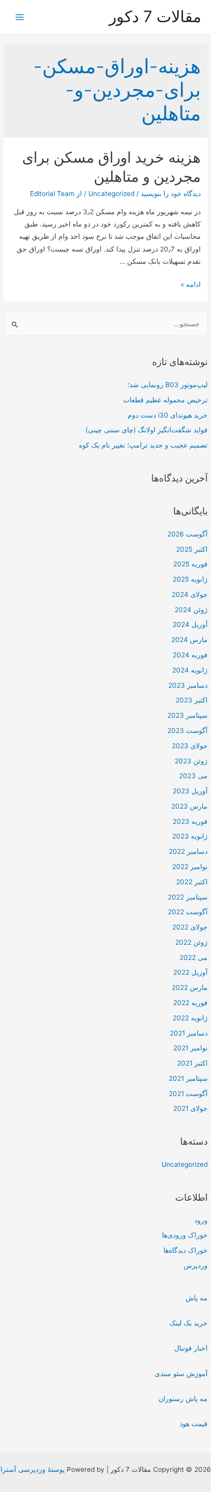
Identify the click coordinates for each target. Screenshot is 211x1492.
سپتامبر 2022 (188, 897)
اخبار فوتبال (191, 1348)
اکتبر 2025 (192, 549)
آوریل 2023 (190, 791)
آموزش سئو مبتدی (181, 1374)
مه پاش (196, 1298)
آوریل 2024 (190, 624)
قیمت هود (194, 1424)
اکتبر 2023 (192, 700)
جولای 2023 (190, 746)
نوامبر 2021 (190, 1048)
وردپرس (196, 1265)
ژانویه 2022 (190, 1018)
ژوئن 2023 (191, 761)
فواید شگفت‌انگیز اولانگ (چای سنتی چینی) (146, 430)
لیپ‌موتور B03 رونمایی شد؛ (168, 385)
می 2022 (194, 957)
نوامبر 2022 (190, 867)
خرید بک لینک (188, 1323)
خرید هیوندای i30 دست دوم (168, 415)
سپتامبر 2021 (188, 1078)
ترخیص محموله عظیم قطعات (165, 400)
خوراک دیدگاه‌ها (185, 1250)
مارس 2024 (189, 640)
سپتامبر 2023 (187, 715)
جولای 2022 (190, 927)
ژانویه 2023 (190, 836)
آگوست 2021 (188, 1094)
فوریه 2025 (190, 564)
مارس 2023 (189, 806)
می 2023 (193, 776)
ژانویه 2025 (190, 579)
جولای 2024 (190, 594)
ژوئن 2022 (191, 942)
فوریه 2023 (190, 821)
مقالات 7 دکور (155, 16)
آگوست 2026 (187, 534)
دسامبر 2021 (189, 1033)
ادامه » (191, 284)
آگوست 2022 (188, 912)
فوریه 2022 (190, 1003)
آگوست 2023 (187, 730)
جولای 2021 (190, 1108)
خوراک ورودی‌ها (185, 1235)
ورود (201, 1220)
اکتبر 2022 (192, 882)
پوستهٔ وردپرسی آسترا (32, 1469)
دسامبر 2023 (188, 685)
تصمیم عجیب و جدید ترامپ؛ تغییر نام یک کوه (143, 445)
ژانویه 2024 (190, 670)
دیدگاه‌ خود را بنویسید (171, 193)
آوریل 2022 (190, 972)
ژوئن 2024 (191, 610)
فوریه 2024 (190, 655)
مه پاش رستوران (183, 1399)
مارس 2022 (190, 987)
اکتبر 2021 (192, 1063)
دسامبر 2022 (188, 851)
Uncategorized (184, 1164)
